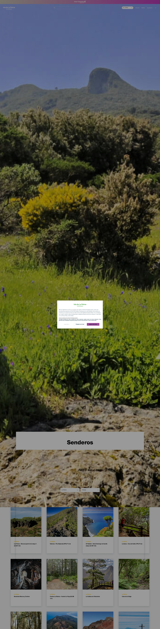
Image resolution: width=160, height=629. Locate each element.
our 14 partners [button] (73, 309)
